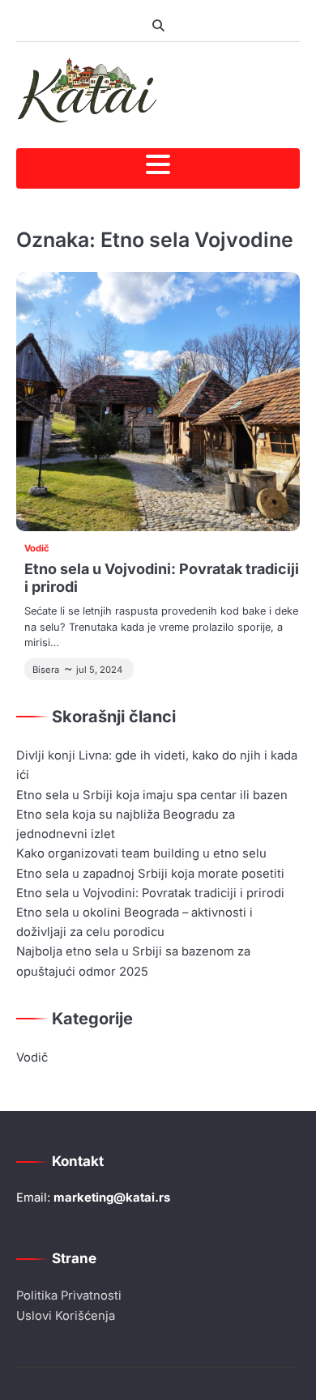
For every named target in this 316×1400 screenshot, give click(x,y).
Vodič (36, 548)
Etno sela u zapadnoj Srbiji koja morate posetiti (150, 873)
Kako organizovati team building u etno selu (141, 853)
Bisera (45, 669)
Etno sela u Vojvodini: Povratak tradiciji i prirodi (150, 893)
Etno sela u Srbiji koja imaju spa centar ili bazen (152, 795)
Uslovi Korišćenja (65, 1316)
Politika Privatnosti (69, 1295)
